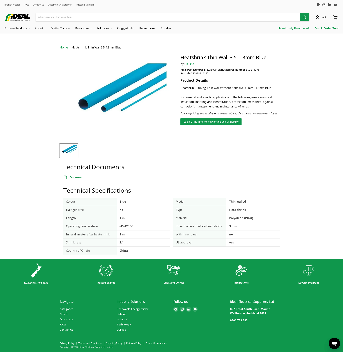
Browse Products (16, 28)
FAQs (26, 4)
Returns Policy (134, 343)
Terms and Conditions (90, 343)
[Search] (304, 17)
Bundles (166, 28)
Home (64, 47)
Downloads (67, 319)
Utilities (121, 329)
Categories (66, 309)
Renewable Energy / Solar (132, 309)
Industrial (122, 319)
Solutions (103, 28)
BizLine (189, 64)
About (39, 28)
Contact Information (156, 343)
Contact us (38, 4)
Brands (64, 314)
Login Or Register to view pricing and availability (210, 121)
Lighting (121, 314)
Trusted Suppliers (85, 4)
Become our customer (60, 4)
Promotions (147, 28)
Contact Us (66, 329)
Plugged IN (125, 28)
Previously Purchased (294, 28)
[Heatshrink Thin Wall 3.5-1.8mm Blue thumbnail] (68, 151)
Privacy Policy (67, 343)
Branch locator (12, 4)
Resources (82, 28)
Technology (124, 324)
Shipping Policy (114, 343)
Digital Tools (59, 28)
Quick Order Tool (326, 28)
